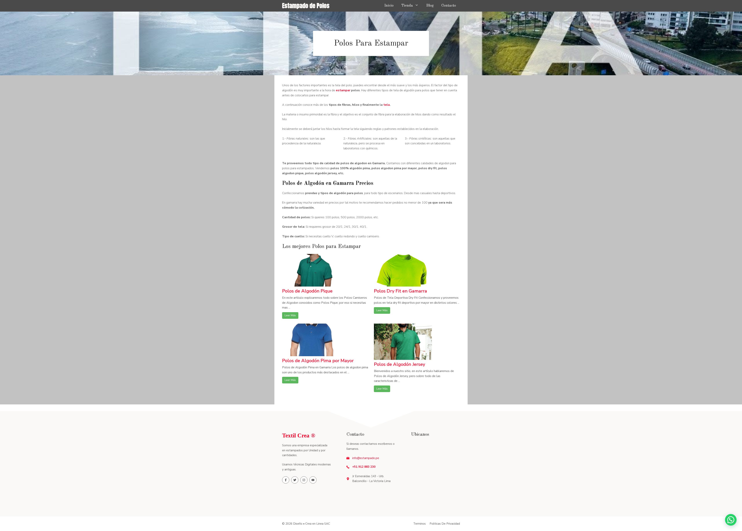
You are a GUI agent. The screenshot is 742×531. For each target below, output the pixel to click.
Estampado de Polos (305, 5)
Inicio (389, 6)
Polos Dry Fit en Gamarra (400, 291)
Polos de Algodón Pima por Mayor (318, 361)
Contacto (448, 6)
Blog (430, 6)
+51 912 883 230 (363, 467)
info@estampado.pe (365, 458)
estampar (343, 90)
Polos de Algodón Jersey (399, 364)
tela (386, 105)
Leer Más (290, 315)
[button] (731, 520)
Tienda (407, 6)
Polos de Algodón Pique (307, 291)
